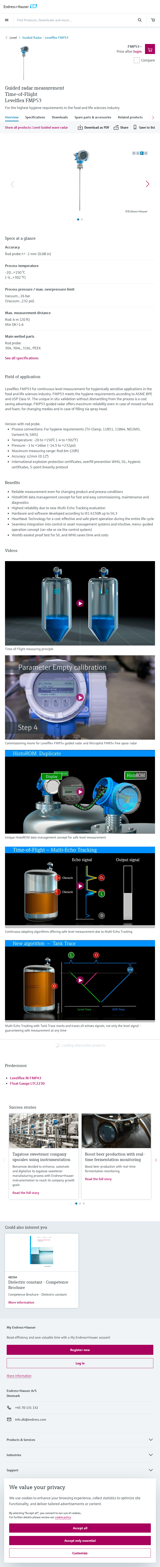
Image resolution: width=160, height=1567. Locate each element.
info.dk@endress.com (30, 1419)
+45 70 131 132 (26, 1407)
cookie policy (63, 1517)
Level (13, 37)
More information (21, 1302)
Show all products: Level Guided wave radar (36, 127)
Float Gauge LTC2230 (27, 1083)
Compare (148, 60)
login (137, 51)
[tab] (13, 118)
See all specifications (22, 358)
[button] (80, 1350)
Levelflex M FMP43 (25, 1078)
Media (12, 1277)
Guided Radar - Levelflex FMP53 (45, 37)
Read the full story (25, 1193)
